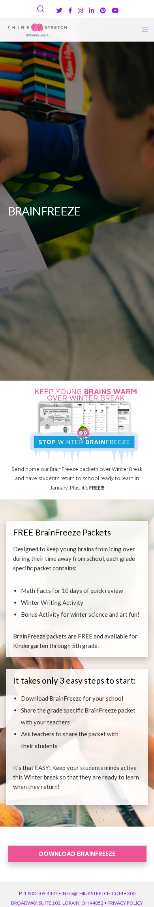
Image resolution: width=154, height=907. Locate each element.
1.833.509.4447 (41, 893)
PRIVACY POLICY (125, 903)
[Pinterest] (103, 10)
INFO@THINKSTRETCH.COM (92, 893)
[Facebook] (70, 10)
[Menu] (142, 30)
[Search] (40, 9)
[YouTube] (115, 10)
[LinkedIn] (91, 10)
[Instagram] (80, 10)
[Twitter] (59, 10)
